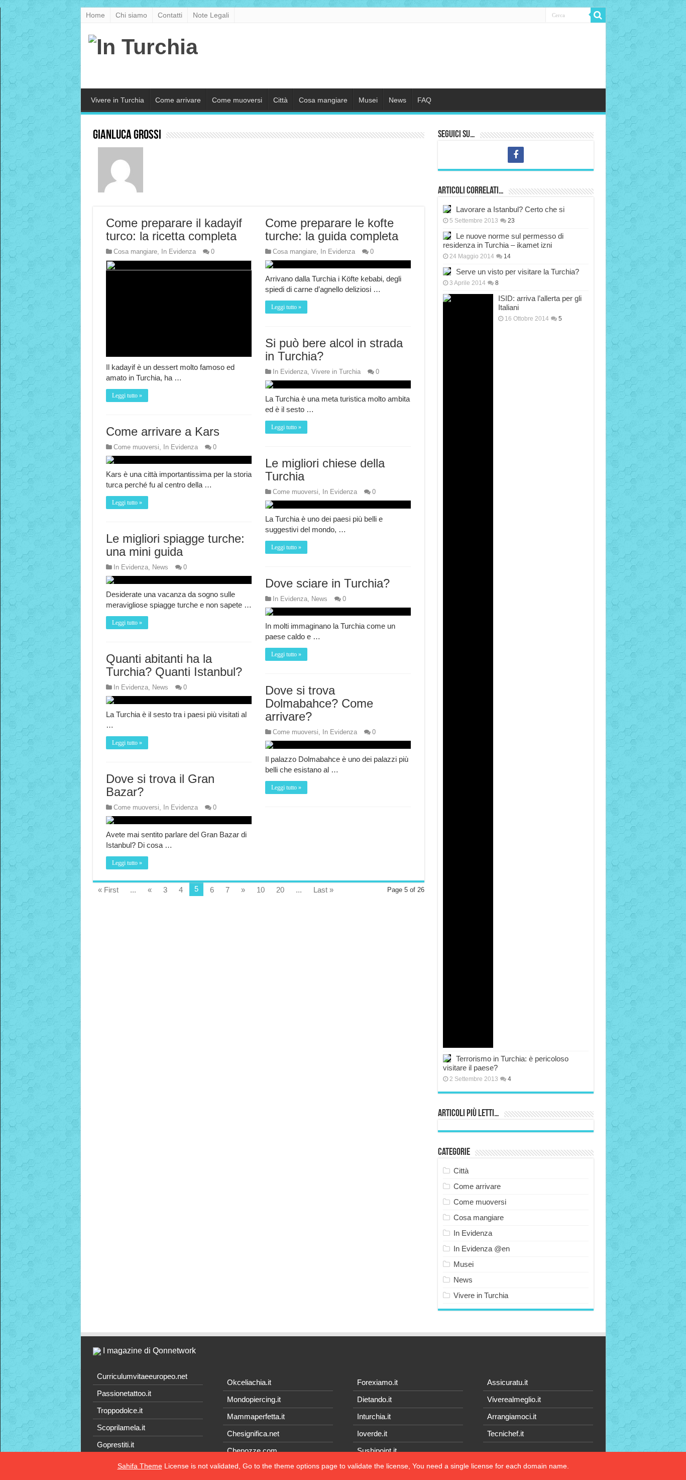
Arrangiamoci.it (511, 1416)
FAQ (424, 100)
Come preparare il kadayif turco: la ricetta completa (174, 229)
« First (108, 889)
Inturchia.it (374, 1416)
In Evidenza (178, 251)
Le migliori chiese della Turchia (325, 469)
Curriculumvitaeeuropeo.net (142, 1376)
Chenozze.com (252, 1450)
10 (261, 889)
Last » (323, 889)
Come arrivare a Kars (162, 431)
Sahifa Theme (140, 1466)
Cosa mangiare (323, 100)
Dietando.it (374, 1399)
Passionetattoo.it (124, 1393)
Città (280, 100)
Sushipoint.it (377, 1450)
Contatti (170, 15)
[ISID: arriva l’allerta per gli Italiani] (468, 671)
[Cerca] (598, 15)
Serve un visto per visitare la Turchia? (517, 271)
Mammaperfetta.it (256, 1416)
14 (507, 256)
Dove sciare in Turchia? (327, 583)
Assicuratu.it (507, 1382)
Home (95, 15)
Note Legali (211, 15)
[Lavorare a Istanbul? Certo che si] (447, 209)
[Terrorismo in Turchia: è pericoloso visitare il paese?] (447, 1058)
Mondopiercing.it (254, 1399)
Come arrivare (178, 100)
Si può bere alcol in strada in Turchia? (334, 349)
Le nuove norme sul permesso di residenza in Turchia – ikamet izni (503, 240)
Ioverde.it (372, 1433)
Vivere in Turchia (117, 100)
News (397, 100)
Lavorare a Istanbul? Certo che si (510, 209)
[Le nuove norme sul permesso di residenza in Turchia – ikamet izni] (447, 236)
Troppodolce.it (120, 1410)
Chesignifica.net (253, 1433)
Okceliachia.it (249, 1382)
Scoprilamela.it (121, 1427)
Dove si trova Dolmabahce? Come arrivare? (319, 703)
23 (511, 220)
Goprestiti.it (115, 1444)
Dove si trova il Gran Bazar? (160, 785)
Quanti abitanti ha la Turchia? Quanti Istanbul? (174, 665)
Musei (368, 100)
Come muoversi (237, 100)
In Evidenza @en (481, 1248)
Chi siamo (131, 15)
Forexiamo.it (377, 1382)
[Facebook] (516, 155)
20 (280, 889)
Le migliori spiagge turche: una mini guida (175, 545)
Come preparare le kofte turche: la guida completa (331, 229)
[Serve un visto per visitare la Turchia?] (447, 271)
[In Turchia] (143, 45)
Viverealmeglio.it (514, 1399)
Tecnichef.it (505, 1433)
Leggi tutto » (127, 395)
